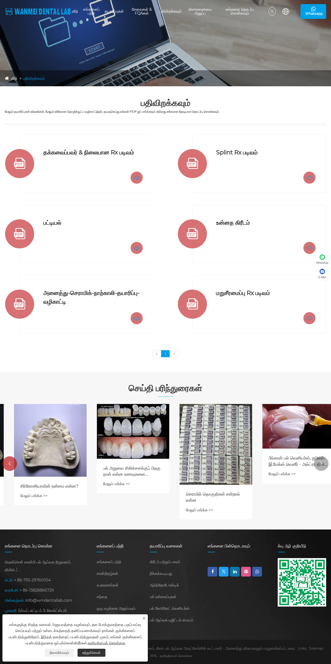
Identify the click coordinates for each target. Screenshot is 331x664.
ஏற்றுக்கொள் (91, 652)
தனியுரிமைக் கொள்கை (176, 656)
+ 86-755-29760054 (32, 580)
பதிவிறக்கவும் (170, 11)
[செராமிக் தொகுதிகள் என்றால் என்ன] (207, 444)
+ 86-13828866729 (37, 590)
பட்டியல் (52, 222)
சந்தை (102, 596)
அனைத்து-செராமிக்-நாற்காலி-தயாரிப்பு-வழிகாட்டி (91, 297)
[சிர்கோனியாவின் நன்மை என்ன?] (41, 440)
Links (302, 648)
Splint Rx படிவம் (237, 152)
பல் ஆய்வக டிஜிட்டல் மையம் (171, 620)
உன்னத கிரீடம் (233, 222)
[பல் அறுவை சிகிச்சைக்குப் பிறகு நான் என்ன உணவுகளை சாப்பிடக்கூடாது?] (124, 431)
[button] (9, 463)
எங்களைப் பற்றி (91, 11)
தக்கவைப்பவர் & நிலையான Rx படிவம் (88, 152)
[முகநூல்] (212, 572)
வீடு (75, 11)
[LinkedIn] (235, 572)
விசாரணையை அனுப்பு (200, 11)
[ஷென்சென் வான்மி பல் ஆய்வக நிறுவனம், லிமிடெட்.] (38, 12)
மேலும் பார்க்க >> (25, 495)
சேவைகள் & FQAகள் (142, 11)
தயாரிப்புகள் (114, 11)
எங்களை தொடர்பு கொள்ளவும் (240, 11)
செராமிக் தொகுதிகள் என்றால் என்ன (204, 497)
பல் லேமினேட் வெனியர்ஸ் (169, 608)
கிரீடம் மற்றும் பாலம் (165, 562)
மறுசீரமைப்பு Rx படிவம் (243, 292)
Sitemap (316, 648)
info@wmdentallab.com (48, 600)
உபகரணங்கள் (107, 585)
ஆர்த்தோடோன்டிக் (164, 585)
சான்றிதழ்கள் (107, 573)
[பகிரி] (257, 572)
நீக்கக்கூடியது (161, 573)
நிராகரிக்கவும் (59, 652)
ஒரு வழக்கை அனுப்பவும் (116, 608)
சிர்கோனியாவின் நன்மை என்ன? (40, 486)
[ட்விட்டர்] (224, 572)
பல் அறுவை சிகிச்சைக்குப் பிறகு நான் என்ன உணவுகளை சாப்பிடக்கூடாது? (123, 471)
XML (153, 656)
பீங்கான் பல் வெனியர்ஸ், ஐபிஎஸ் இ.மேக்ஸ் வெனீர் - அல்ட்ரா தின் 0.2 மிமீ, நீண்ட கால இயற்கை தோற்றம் (288, 461)
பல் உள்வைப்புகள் (163, 596)
